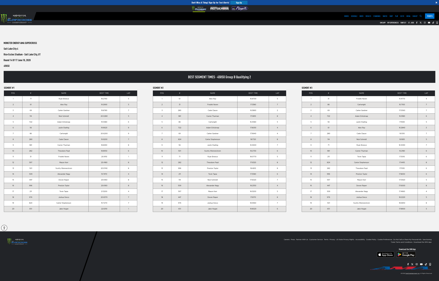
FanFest (403, 23)
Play (396, 16)
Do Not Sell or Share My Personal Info (407, 239)
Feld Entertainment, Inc (412, 273)
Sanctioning (427, 239)
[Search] (421, 16)
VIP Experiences (393, 23)
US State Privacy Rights (345, 239)
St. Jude (411, 23)
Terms (326, 239)
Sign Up (239, 2)
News (361, 16)
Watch (385, 16)
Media (408, 16)
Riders (346, 16)
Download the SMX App (423, 242)
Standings (376, 16)
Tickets (429, 16)
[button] (219, 2)
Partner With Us (302, 239)
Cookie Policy (371, 239)
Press (293, 239)
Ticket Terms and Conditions (401, 242)
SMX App (382, 23)
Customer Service (316, 239)
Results (368, 16)
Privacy (332, 239)
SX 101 (402, 16)
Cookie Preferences (384, 239)
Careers (287, 239)
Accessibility (360, 239)
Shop (391, 16)
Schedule (354, 16)
